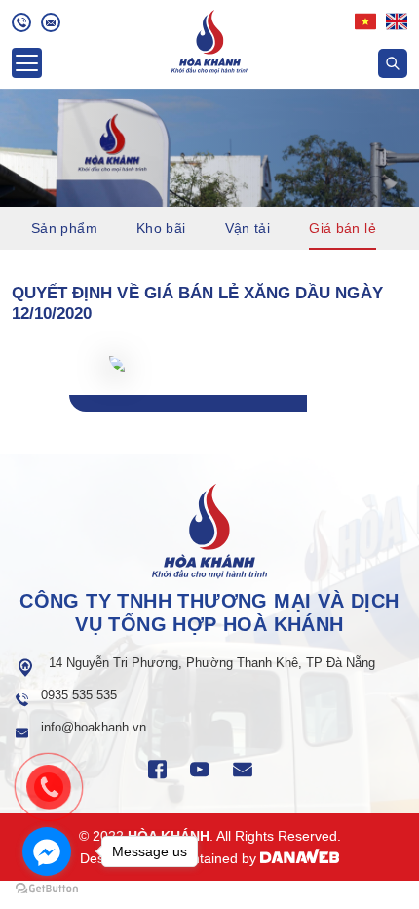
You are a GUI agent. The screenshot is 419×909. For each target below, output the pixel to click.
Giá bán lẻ (342, 228)
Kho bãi (161, 228)
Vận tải (248, 228)
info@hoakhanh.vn (93, 727)
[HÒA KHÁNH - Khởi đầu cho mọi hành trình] (210, 39)
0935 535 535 (79, 695)
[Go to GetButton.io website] (47, 889)
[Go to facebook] (46, 851)
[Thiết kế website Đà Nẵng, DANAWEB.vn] (300, 858)
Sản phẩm (64, 228)
